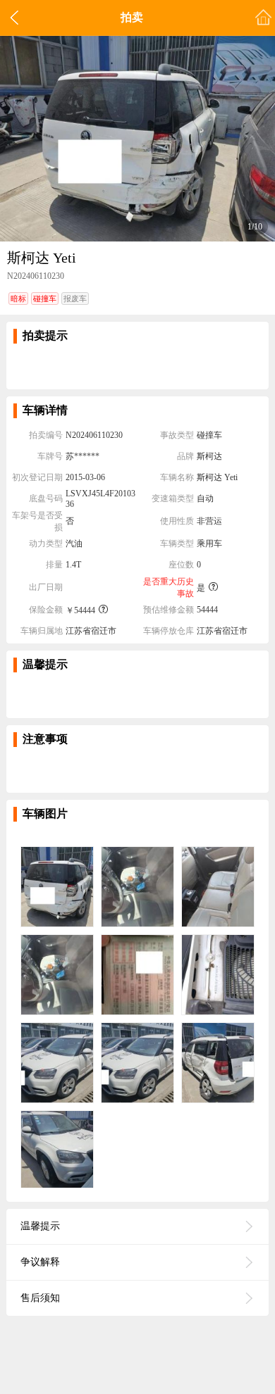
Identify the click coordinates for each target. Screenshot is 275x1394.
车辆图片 (45, 814)
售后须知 (40, 1298)
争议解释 (40, 1262)
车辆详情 (45, 410)
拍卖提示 (45, 335)
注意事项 (45, 739)
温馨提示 (45, 664)
